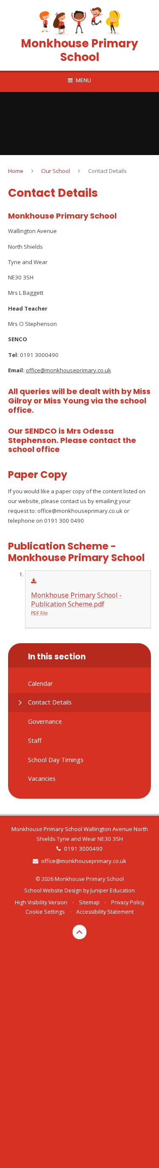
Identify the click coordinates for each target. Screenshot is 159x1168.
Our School (55, 171)
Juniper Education (112, 890)
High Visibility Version (41, 902)
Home (15, 171)
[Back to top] (80, 932)
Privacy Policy (127, 902)
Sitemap (89, 902)
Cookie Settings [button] (44, 911)
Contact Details (107, 171)
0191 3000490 (83, 848)
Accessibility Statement (105, 911)
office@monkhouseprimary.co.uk (83, 861)
